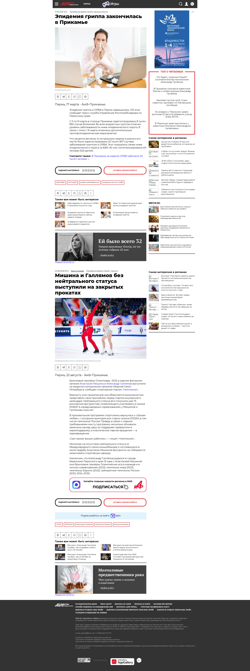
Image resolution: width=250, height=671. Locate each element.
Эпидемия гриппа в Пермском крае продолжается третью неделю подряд (81, 214)
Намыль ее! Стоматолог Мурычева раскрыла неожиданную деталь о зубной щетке (176, 172)
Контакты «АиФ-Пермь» (126, 607)
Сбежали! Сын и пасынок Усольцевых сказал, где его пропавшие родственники (178, 191)
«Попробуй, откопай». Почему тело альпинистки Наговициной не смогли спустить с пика (177, 287)
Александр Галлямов (119, 383)
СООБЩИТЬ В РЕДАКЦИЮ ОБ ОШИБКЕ (91, 613)
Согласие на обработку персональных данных (93, 637)
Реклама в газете (142, 604)
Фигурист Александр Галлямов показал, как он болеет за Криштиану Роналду (81, 556)
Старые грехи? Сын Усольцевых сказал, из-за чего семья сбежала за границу (177, 316)
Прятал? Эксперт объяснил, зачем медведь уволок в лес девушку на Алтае (176, 306)
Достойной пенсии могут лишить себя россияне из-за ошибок (175, 208)
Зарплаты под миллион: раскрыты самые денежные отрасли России (175, 246)
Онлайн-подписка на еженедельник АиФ (94, 607)
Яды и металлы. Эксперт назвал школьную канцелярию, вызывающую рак (175, 297)
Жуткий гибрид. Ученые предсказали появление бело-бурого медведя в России (178, 182)
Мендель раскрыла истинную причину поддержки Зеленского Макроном (175, 228)
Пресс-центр (105, 604)
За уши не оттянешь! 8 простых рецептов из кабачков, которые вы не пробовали (178, 144)
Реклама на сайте (123, 604)
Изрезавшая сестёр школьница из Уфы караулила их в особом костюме (177, 236)
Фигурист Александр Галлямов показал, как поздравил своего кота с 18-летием (81, 547)
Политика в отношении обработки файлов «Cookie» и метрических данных (104, 641)
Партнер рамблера (100, 660)
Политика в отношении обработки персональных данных (97, 639)
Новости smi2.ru (64, 262)
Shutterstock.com (63, 90)
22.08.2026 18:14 (62, 271)
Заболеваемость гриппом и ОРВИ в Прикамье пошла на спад (82, 204)
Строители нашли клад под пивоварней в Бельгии (172, 217)
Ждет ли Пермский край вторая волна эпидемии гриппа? (127, 204)
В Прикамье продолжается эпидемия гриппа (125, 213)
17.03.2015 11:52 (61, 12)
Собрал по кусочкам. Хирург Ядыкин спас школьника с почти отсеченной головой (178, 153)
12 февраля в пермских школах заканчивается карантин (81, 223)
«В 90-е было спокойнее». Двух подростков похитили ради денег (176, 162)
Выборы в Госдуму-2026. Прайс (89, 610)
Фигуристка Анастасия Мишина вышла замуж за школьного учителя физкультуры (127, 547)
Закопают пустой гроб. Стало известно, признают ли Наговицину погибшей (172, 103)
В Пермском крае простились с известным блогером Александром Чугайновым (172, 126)
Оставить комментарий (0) (125, 170)
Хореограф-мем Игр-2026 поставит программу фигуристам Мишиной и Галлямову (128, 556)
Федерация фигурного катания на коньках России (78, 360)
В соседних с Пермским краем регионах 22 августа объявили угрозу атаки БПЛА (172, 114)
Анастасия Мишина (92, 383)
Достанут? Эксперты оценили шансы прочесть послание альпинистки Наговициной (178, 278)
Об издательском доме (86, 604)
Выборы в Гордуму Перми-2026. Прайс (174, 610)
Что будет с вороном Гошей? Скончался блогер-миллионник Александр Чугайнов (172, 79)
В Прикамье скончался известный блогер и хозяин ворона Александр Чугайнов (172, 91)
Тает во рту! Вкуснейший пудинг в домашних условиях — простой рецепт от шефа (176, 326)
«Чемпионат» (130, 389)
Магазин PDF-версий (163, 604)
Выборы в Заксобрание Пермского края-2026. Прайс (130, 610)
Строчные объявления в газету (155, 607)
